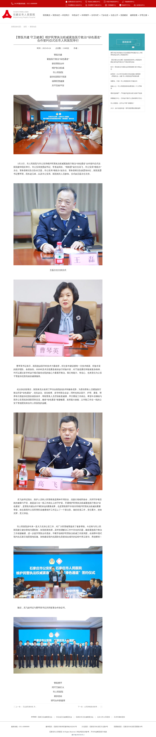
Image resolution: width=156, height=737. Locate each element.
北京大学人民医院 (103, 717)
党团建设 (124, 15)
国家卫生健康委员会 (45, 717)
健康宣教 (134, 15)
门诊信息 (105, 15)
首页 (25, 27)
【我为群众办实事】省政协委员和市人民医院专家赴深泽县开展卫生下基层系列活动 (126, 61)
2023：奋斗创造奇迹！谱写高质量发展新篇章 (125, 108)
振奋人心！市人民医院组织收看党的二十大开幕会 (126, 87)
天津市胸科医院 (119, 717)
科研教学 (85, 15)
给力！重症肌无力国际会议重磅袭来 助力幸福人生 (126, 68)
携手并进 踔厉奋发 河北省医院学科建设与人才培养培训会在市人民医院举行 (126, 54)
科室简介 (66, 15)
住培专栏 (95, 15)
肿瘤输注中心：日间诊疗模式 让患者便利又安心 (126, 98)
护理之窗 (144, 15)
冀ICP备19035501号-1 (78, 735)
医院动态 (56, 15)
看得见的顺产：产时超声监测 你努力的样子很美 (126, 93)
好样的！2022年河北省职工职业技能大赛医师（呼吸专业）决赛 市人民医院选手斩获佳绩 (125, 75)
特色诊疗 (76, 15)
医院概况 (47, 15)
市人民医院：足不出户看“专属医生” (122, 103)
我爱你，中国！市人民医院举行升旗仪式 (124, 81)
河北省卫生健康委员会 (64, 717)
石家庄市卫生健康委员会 (84, 717)
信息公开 (115, 15)
